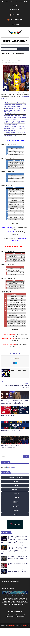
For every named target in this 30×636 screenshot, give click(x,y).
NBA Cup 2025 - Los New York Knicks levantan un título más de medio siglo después (15, 446)
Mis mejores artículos (15, 611)
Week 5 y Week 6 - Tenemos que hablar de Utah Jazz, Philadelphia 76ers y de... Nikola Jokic (15, 110)
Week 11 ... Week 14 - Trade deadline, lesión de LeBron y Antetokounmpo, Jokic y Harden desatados (15, 123)
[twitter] (16, 5)
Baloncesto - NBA (12, 62)
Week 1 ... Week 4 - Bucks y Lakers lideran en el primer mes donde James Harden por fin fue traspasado (15, 104)
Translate (12, 467)
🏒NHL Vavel (15, 25)
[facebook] (13, 5)
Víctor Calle (26, 625)
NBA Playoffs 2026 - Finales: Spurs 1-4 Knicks (12, 415)
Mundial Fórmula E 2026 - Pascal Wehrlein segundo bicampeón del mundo (17, 558)
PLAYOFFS (15, 353)
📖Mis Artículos (15, 10)
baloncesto (4, 62)
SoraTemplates (11, 625)
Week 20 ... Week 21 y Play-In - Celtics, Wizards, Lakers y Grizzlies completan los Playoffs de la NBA (15, 134)
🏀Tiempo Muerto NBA (15, 20)
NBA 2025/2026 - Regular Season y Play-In (11, 430)
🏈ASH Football (15, 15)
